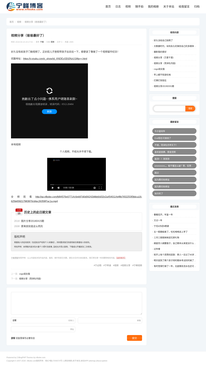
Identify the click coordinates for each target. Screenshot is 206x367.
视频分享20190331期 (164, 86)
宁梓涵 (108, 265)
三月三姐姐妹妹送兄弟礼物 (166, 237)
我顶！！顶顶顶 (162, 159)
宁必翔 (98, 265)
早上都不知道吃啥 (162, 74)
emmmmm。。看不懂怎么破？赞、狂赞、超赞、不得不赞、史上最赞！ (175, 166)
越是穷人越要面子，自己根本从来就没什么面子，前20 (179, 243)
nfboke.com (40, 357)
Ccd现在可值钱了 (163, 138)
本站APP (84, 361)
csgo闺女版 (24, 274)
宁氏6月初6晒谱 (161, 226)
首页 (108, 6)
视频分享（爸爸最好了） (36, 22)
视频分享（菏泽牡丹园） (30, 278)
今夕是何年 (160, 131)
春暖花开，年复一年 (163, 214)
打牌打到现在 (160, 80)
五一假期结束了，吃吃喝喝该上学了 (171, 232)
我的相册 (153, 6)
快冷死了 (159, 193)
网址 (72, 329)
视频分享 (126, 265)
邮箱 (139, 321)
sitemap (92, 361)
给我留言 (184, 6)
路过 (157, 173)
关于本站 (168, 6)
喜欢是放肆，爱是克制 (165, 152)
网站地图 (68, 361)
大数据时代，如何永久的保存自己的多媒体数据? (176, 46)
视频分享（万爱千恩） (164, 57)
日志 (118, 6)
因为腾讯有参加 (162, 179)
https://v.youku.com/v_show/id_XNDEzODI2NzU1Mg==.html (55, 58)
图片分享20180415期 (29, 221)
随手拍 (139, 6)
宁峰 (42, 42)
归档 (197, 6)
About (99, 361)
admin (104, 361)
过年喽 (157, 249)
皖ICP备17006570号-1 (54, 361)
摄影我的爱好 (160, 52)
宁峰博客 (14, 258)
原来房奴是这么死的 (28, 226)
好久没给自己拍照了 (163, 40)
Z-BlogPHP (21, 357)
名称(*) (71, 321)
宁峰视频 (138, 265)
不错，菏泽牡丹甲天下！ (166, 145)
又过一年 (158, 220)
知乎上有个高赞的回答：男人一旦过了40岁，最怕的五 (179, 254)
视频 (128, 6)
